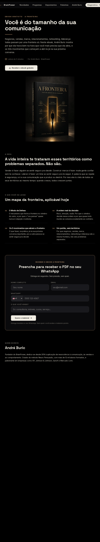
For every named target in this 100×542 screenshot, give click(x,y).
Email (53, 282)
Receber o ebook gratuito (23, 68)
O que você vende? (20, 304)
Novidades (24, 5)
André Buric (77, 5)
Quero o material (22, 318)
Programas (37, 5)
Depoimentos (51, 5)
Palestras (64, 5)
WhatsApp (16, 293)
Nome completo (18, 282)
